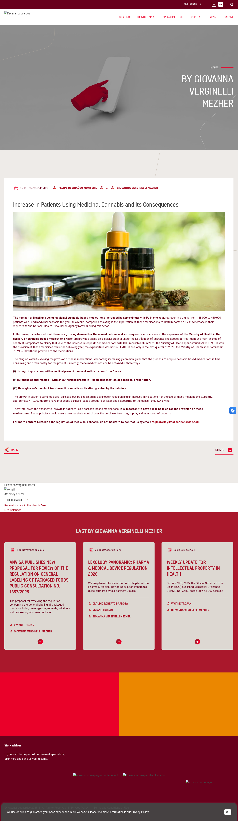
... (107, 188)
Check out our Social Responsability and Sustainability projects (24, 687)
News (212, 17)
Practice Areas (14, 499)
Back (14, 450)
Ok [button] (227, 812)
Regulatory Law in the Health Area (25, 505)
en (220, 4)
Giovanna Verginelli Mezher (137, 188)
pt (214, 4)
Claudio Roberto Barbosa (110, 603)
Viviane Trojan (24, 625)
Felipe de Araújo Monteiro (78, 188)
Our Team (196, 17)
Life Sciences (12, 510)
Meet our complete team (202, 687)
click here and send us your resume (26, 758)
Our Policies (190, 3)
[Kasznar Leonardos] (17, 13)
